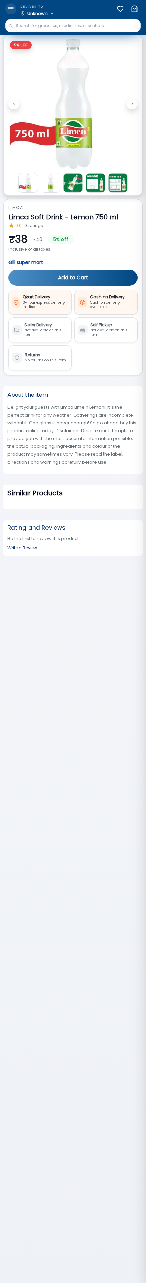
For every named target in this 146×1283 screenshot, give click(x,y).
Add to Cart (73, 277)
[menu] (10, 8)
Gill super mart (25, 262)
